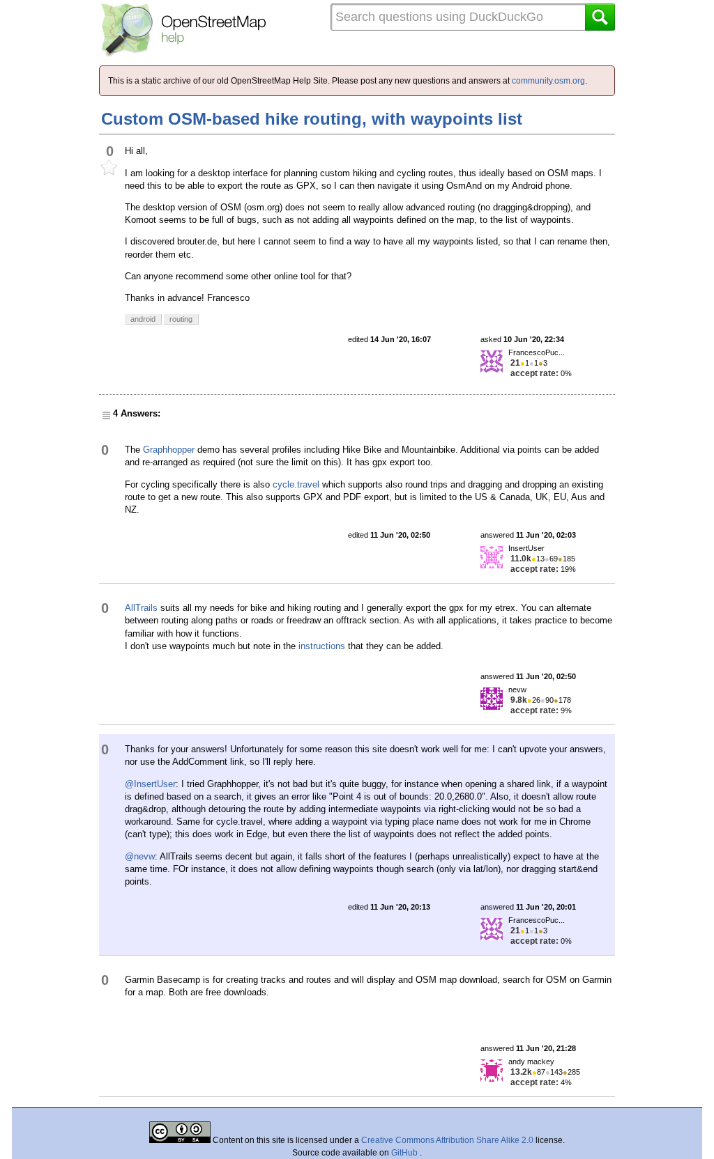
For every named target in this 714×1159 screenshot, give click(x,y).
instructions (321, 646)
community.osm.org (548, 81)
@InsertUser (150, 784)
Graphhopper (169, 449)
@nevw (140, 856)
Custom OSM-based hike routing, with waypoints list (311, 118)
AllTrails (141, 607)
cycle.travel (296, 484)
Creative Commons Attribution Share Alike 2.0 (447, 1140)
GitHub (405, 1153)
